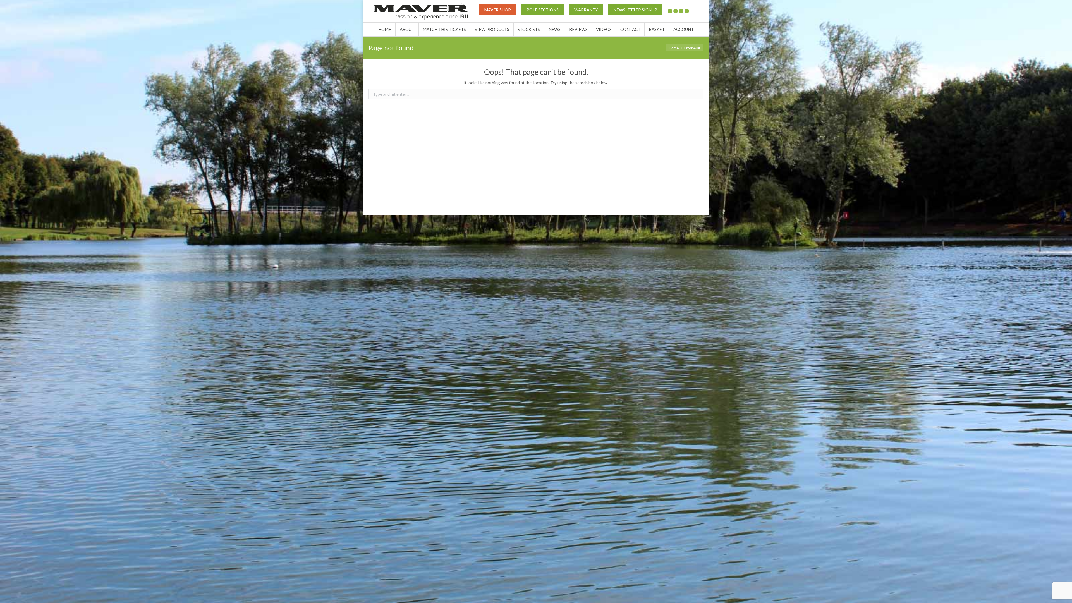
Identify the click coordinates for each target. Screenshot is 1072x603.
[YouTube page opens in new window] (681, 11)
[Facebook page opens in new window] (675, 11)
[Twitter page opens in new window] (670, 11)
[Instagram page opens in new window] (687, 11)
